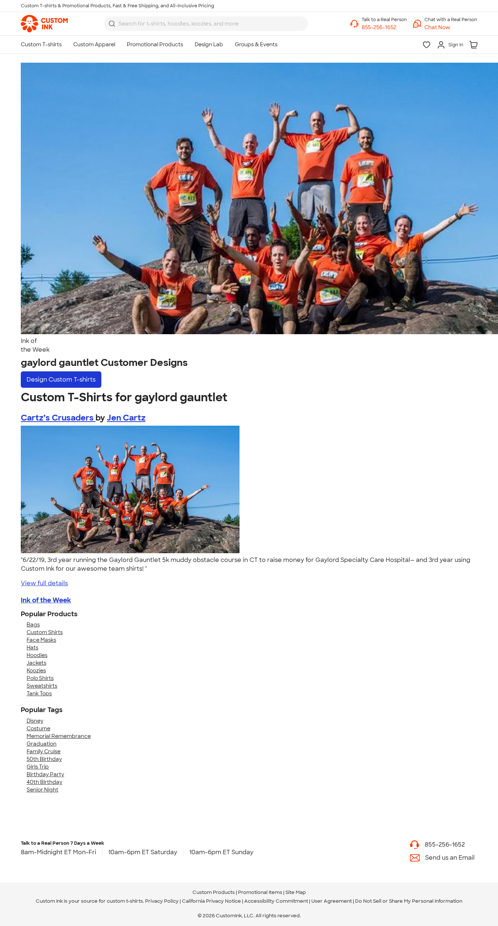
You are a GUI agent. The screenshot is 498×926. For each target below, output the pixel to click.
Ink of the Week (46, 600)
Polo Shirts (40, 678)
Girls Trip (38, 766)
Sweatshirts (42, 686)
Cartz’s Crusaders (58, 418)
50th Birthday (44, 759)
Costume (38, 728)
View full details (44, 583)
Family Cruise (44, 751)
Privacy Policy (162, 901)
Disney (35, 721)
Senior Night (42, 789)
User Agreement (331, 901)
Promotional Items (260, 892)
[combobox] (206, 23)
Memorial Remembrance (59, 736)
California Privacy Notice (211, 901)
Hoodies (37, 655)
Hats (32, 647)
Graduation (42, 744)
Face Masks (41, 640)
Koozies (36, 670)
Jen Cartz (126, 418)
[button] (450, 27)
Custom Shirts (45, 632)
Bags (33, 624)
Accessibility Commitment (276, 901)
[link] (44, 23)
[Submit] (111, 23)
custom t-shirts (125, 901)
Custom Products (213, 892)
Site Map (295, 892)
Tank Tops (39, 693)
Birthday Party (45, 774)
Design (61, 379)
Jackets (36, 663)
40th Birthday (44, 782)
